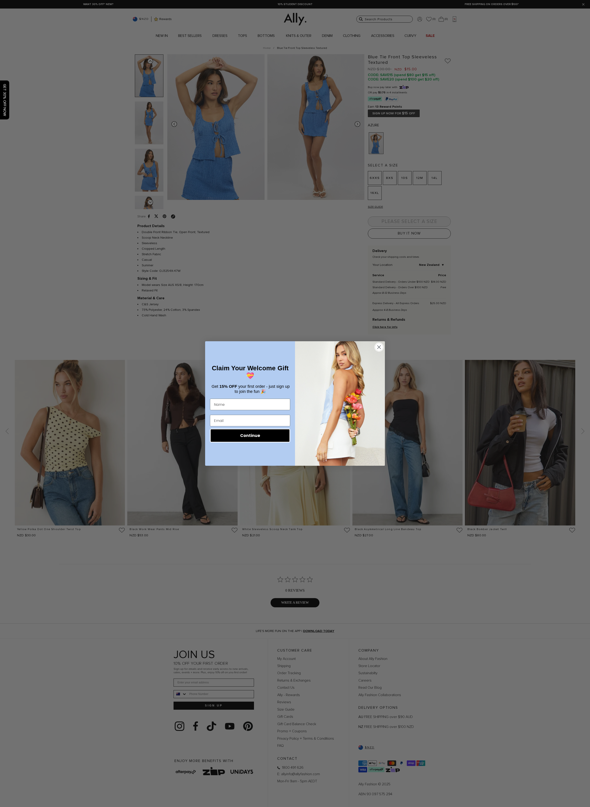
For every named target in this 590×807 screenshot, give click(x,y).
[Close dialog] (379, 347)
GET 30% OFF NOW (4, 100)
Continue (250, 435)
